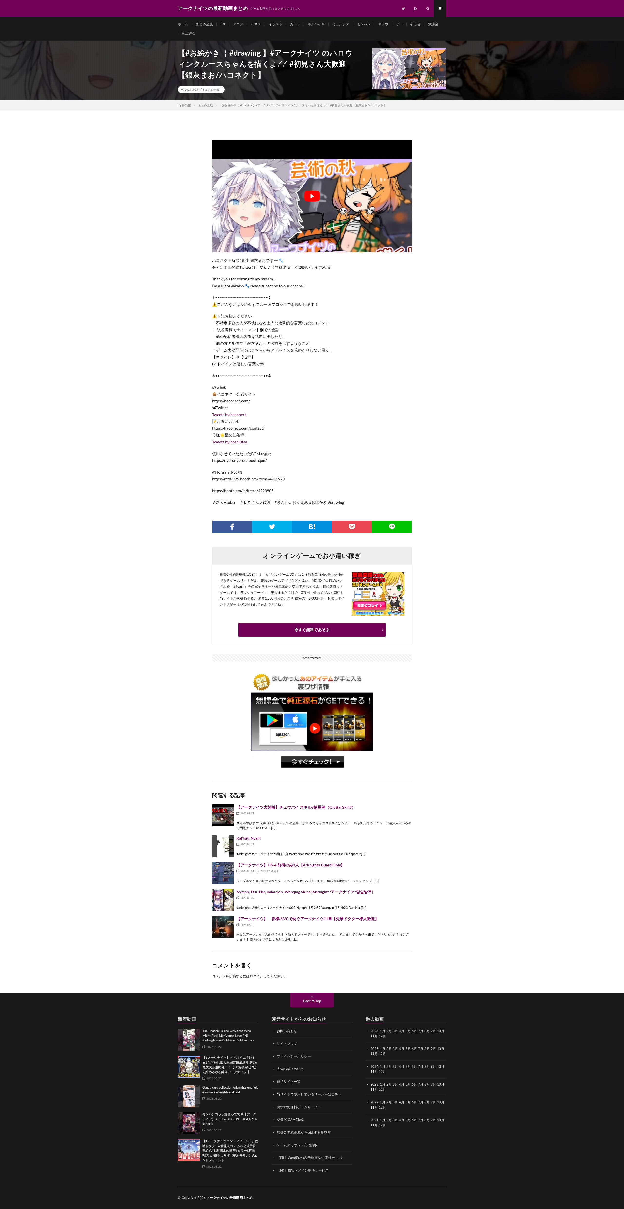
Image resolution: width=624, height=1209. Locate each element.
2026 (374, 1031)
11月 (374, 1054)
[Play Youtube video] (312, 196)
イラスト (275, 24)
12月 (382, 1054)
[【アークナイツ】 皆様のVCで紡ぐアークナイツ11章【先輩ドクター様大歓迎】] (223, 927)
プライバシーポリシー (294, 1056)
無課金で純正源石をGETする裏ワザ (304, 1132)
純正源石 (188, 33)
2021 (374, 1120)
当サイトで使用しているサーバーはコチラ (309, 1094)
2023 (374, 1084)
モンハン (363, 24)
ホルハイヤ (316, 24)
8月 (427, 1031)
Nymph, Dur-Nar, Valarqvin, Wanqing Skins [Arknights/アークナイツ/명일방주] (304, 892)
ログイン (256, 976)
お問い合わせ (287, 1031)
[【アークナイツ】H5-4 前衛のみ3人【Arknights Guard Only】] (223, 873)
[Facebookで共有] (232, 527)
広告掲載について (290, 1069)
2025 (374, 1049)
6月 (414, 1031)
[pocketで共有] (352, 527)
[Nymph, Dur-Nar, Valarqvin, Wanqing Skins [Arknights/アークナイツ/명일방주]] (223, 900)
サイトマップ (287, 1044)
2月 (389, 1031)
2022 (374, 1102)
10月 (440, 1049)
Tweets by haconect (229, 415)
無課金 (433, 24)
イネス (256, 24)
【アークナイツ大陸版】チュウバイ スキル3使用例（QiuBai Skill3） (296, 807)
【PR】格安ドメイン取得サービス (303, 1170)
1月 (382, 1031)
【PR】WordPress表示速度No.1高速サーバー (311, 1158)
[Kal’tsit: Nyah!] (223, 846)
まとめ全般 (204, 24)
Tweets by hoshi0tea (229, 442)
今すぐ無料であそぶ (312, 630)
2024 (374, 1067)
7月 (420, 1031)
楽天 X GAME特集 (290, 1120)
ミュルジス (340, 24)
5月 (408, 1031)
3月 (395, 1031)
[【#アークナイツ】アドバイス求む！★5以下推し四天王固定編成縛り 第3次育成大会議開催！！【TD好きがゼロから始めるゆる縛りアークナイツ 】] (189, 1067)
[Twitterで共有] (272, 527)
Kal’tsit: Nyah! (248, 838)
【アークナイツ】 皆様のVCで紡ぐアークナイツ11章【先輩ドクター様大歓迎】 (307, 919)
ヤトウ (383, 24)
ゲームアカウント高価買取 (297, 1145)
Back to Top (312, 1001)
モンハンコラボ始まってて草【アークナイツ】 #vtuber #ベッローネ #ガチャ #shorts (230, 1119)
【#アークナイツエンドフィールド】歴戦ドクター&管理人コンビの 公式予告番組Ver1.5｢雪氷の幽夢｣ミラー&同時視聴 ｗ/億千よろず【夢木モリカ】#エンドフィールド (230, 1151)
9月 (433, 1049)
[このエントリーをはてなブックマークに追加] (312, 527)
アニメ (238, 24)
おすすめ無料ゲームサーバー (299, 1107)
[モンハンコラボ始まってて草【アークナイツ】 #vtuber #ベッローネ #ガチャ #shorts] (189, 1123)
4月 (401, 1031)
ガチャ (295, 24)
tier (222, 24)
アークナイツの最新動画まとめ (230, 1197)
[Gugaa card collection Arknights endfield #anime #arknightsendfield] (189, 1096)
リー (399, 24)
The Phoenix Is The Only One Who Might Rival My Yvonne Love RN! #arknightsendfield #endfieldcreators (228, 1036)
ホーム (183, 24)
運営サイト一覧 (289, 1082)
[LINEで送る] (392, 527)
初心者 (415, 24)
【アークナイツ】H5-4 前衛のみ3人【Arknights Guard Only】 (290, 865)
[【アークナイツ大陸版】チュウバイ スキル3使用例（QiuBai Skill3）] (223, 815)
